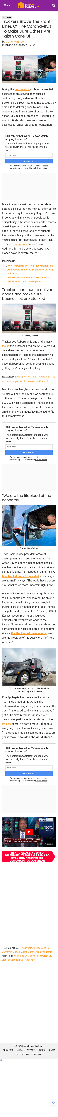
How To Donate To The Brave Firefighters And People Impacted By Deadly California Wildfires (30, 269)
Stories (7, 17)
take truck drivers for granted (20, 576)
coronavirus (22, 89)
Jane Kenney (15, 42)
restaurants (20, 244)
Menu (7, 5)
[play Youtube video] (29, 832)
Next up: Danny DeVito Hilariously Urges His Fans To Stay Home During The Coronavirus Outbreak (27, 856)
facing (5, 346)
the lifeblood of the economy (29, 633)
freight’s (7, 723)
